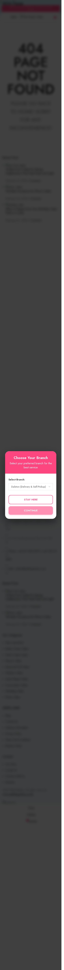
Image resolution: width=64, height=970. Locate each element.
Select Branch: (17, 479)
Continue (31, 510)
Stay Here (31, 499)
